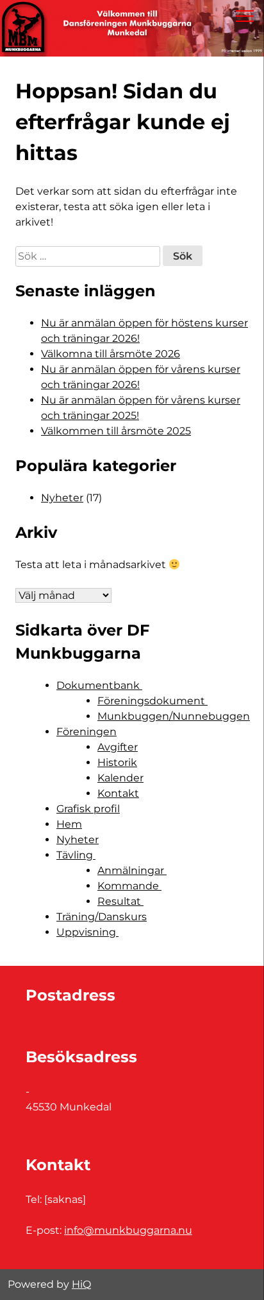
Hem (69, 824)
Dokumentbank (99, 685)
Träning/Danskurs (101, 917)
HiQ (81, 1284)
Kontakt (118, 793)
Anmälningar (132, 870)
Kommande (129, 886)
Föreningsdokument (152, 701)
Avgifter (117, 747)
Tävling (75, 855)
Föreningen (86, 732)
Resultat (120, 901)
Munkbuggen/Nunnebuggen (173, 716)
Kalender (120, 778)
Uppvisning (87, 932)
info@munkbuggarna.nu (128, 1230)
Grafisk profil (88, 809)
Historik (117, 762)
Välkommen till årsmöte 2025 (116, 431)
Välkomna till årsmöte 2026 (110, 354)
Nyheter (62, 498)
